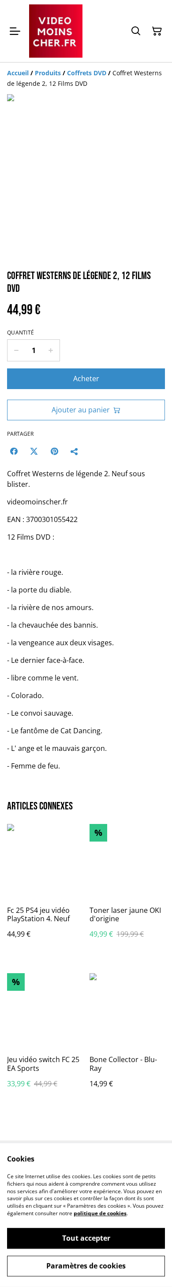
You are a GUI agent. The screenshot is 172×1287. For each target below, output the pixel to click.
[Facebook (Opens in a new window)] (13, 451)
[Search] (135, 31)
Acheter (86, 378)
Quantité (20, 333)
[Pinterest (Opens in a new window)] (54, 451)
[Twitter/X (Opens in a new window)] (34, 451)
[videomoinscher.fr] (55, 31)
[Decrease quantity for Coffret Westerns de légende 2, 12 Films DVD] (16, 350)
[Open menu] (15, 31)
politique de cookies (100, 1213)
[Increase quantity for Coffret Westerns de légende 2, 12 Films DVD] (51, 350)
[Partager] (74, 451)
